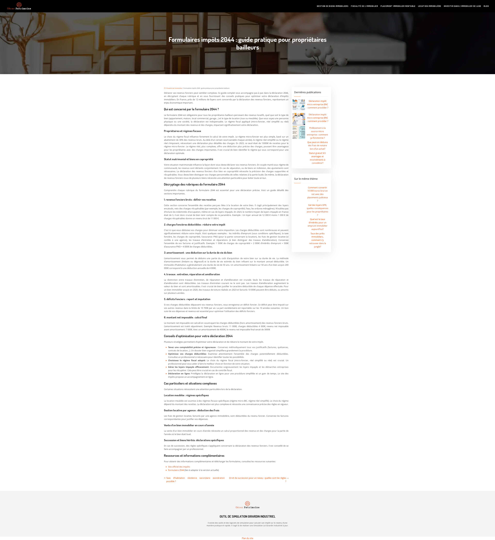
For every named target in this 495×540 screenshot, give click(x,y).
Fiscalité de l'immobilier (174, 88)
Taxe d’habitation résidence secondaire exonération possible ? (195, 480)
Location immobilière (429, 6)
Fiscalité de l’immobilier (364, 6)
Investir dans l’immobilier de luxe (462, 6)
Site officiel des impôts (179, 466)
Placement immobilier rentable (398, 6)
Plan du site (247, 538)
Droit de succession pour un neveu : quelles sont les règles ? (257, 480)
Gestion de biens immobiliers (332, 6)
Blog (486, 6)
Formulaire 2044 (176, 470)
